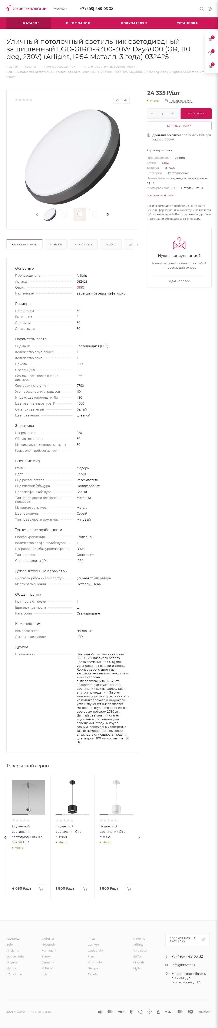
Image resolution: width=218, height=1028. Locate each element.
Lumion (93, 944)
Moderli (138, 962)
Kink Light (95, 962)
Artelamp (13, 950)
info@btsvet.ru (183, 965)
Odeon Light (15, 956)
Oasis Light (95, 950)
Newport (94, 968)
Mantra (11, 968)
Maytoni (12, 962)
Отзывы (56, 244)
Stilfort (137, 956)
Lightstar (48, 938)
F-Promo (139, 938)
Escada (93, 974)
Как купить (83, 244)
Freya (91, 956)
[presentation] (36, 214)
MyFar (137, 968)
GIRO (81, 287)
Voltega (47, 968)
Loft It (46, 974)
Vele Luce (140, 950)
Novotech (48, 944)
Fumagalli (49, 950)
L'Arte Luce (14, 974)
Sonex (46, 956)
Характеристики (24, 244)
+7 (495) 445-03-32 (96, 9)
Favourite (13, 938)
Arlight (138, 944)
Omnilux (48, 962)
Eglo (9, 944)
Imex (91, 938)
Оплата (110, 244)
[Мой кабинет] (210, 9)
